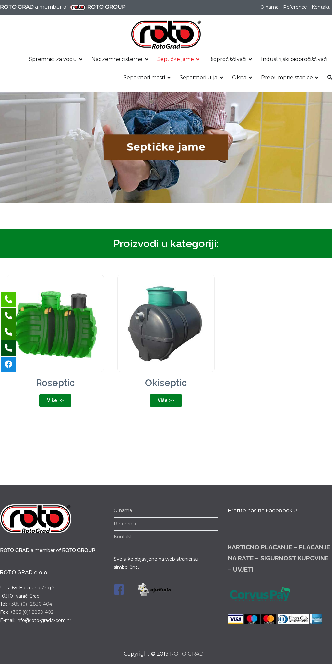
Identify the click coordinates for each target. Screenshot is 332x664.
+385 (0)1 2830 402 (31, 612)
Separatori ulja (198, 77)
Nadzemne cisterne (116, 59)
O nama (269, 7)
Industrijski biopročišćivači (294, 59)
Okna (239, 77)
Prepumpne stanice (287, 77)
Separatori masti (144, 77)
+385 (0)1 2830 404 (30, 604)
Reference (295, 7)
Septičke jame (175, 59)
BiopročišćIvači (227, 59)
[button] (55, 400)
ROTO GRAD (187, 654)
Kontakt (321, 7)
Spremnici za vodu (53, 59)
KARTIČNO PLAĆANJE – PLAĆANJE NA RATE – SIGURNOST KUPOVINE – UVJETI (279, 558)
